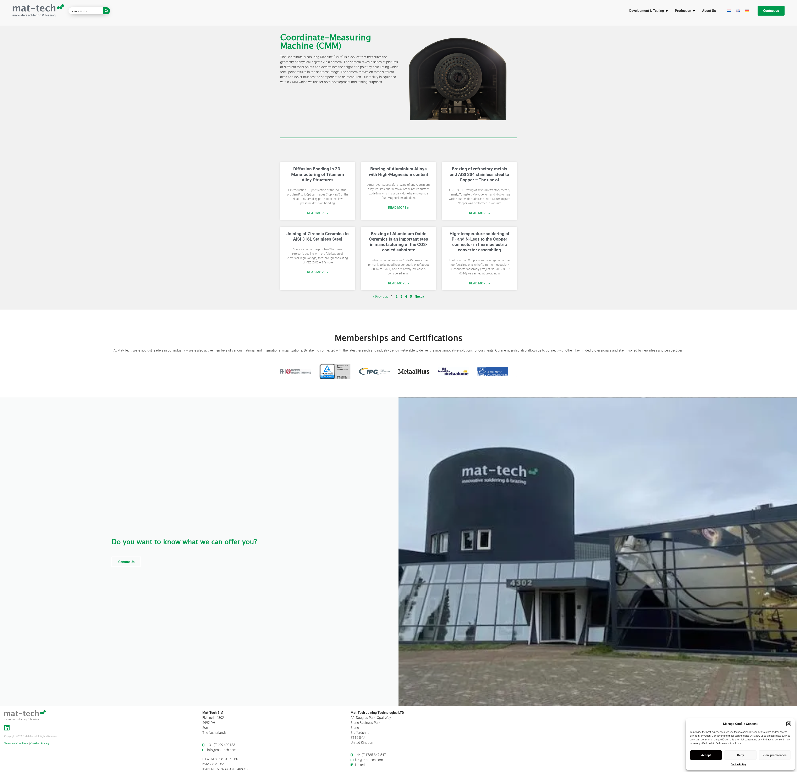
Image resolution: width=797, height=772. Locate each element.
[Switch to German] (747, 11)
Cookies (34, 743)
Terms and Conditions (16, 743)
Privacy (45, 743)
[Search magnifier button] (106, 10)
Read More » (317, 213)
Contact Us (126, 562)
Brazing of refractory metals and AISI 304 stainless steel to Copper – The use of (479, 174)
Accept (706, 755)
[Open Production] (694, 10)
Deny (740, 755)
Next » (419, 297)
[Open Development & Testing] (666, 10)
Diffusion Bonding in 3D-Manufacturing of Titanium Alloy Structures (317, 174)
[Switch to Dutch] (729, 11)
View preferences (775, 755)
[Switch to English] (738, 11)
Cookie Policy (738, 764)
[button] (789, 724)
